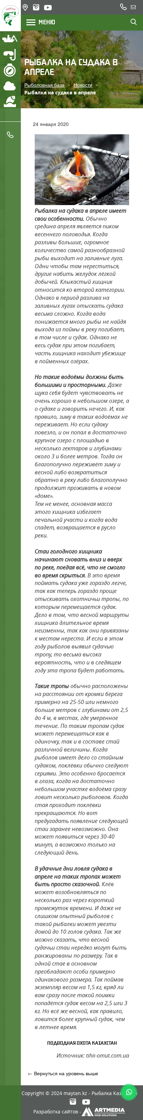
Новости (83, 84)
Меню (45, 22)
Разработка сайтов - (57, 1111)
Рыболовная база (44, 84)
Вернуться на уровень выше (66, 1073)
